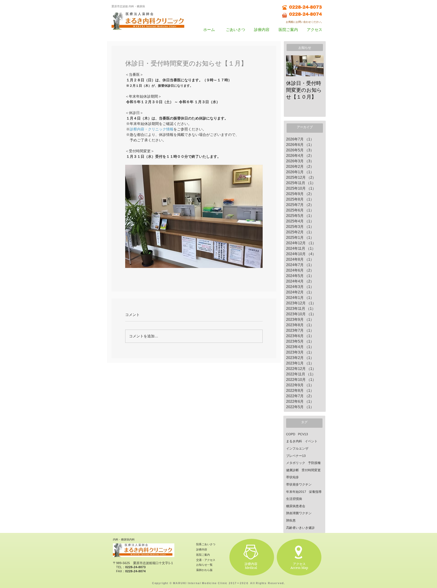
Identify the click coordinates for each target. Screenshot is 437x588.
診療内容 (251, 564)
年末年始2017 (296, 492)
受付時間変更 (311, 470)
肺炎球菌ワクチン (299, 513)
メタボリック (295, 463)
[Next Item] (316, 65)
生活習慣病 (294, 499)
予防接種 (314, 463)
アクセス (299, 564)
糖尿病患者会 (295, 506)
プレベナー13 (296, 456)
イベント (311, 441)
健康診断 (292, 470)
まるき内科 (294, 441)
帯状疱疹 (292, 477)
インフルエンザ (297, 448)
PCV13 (303, 434)
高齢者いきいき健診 (300, 527)
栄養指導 (315, 492)
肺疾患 (291, 520)
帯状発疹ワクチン (299, 484)
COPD (290, 434)
